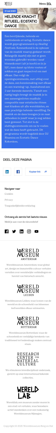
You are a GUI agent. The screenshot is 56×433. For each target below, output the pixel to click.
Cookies (9, 194)
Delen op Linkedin (7, 172)
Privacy (9, 200)
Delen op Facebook (18, 172)
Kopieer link (34, 171)
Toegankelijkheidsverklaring (20, 206)
